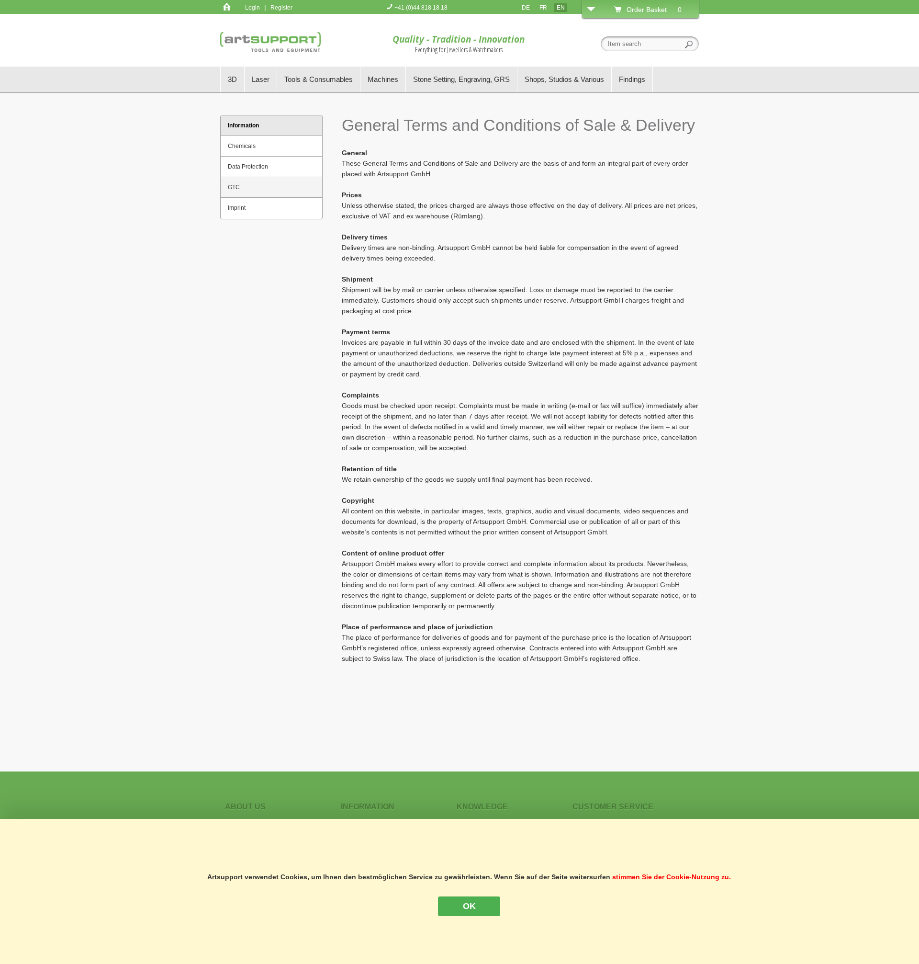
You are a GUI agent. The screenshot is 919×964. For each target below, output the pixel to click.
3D (232, 79)
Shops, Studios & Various (564, 79)
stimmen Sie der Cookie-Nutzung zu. (671, 877)
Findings (632, 79)
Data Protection (248, 166)
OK (469, 906)
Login (252, 7)
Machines (383, 79)
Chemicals (242, 146)
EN (561, 7)
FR (543, 7)
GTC (234, 187)
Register (281, 7)
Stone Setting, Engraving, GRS (461, 79)
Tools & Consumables (318, 79)
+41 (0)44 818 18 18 (420, 7)
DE (526, 7)
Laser (260, 79)
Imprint (237, 207)
